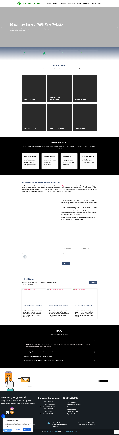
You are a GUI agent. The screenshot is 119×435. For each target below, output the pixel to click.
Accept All (26, 429)
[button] (1, 27)
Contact (93, 3)
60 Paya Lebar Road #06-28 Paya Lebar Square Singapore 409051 (87, 423)
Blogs (99, 3)
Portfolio (86, 3)
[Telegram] (25, 408)
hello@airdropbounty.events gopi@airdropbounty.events (59, 423)
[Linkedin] (7, 408)
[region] (18, 425)
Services (71, 3)
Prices (79, 3)
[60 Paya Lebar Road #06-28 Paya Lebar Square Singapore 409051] (74, 423)
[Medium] (3, 412)
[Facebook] (3, 408)
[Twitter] (16, 408)
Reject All (18, 429)
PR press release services (68, 186)
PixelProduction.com (71, 431)
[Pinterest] (30, 408)
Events (63, 3)
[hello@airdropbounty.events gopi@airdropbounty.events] (48, 423)
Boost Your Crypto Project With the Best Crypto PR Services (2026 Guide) (84, 306)
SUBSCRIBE (103, 381)
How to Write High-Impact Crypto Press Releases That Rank (32, 306)
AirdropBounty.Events (52, 431)
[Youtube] (21, 408)
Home (49, 3)
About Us (55, 3)
